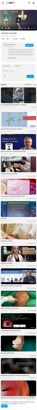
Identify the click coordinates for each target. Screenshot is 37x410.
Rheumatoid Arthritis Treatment (11, 286)
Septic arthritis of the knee (9, 308)
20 (25, 28)
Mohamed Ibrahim (9, 44)
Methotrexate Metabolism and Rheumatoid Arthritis (18, 398)
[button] (33, 3)
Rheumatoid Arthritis (7, 353)
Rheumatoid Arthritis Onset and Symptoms (15, 375)
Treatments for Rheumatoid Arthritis (13, 196)
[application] (18, 20)
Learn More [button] (21, 404)
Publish (30, 76)
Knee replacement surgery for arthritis (13, 105)
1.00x (22, 28)
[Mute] (28, 28)
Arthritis (3, 218)
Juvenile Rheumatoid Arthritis (10, 331)
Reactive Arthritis (6, 263)
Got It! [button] (4, 406)
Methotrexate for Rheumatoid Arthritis (13, 151)
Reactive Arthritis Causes (9, 174)
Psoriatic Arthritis (6, 241)
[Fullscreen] (34, 28)
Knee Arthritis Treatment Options (12, 129)
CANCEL (22, 76)
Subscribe (29, 45)
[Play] (2, 28)
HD (31, 28)
